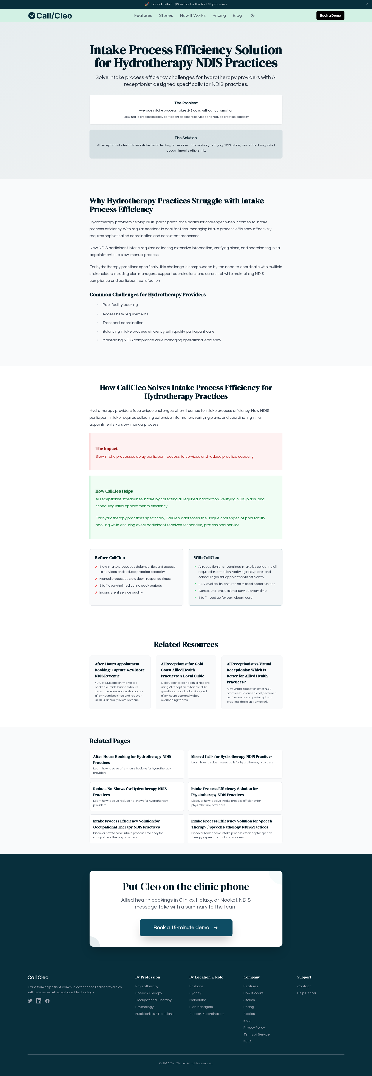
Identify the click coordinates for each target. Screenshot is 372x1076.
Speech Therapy (148, 993)
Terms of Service (256, 1034)
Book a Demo (330, 15)
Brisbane (196, 986)
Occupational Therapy (153, 1000)
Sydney (195, 993)
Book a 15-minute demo (181, 927)
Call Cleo (38, 977)
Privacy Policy (254, 1027)
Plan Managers (201, 1007)
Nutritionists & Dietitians (154, 1014)
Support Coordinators (206, 1014)
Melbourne (197, 1000)
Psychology (144, 1007)
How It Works (193, 15)
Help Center (306, 993)
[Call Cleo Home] (51, 15)
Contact (304, 986)
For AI (247, 1041)
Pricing (219, 15)
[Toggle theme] (252, 15)
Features (143, 15)
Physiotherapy (146, 986)
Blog (237, 15)
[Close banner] (367, 4)
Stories (166, 15)
